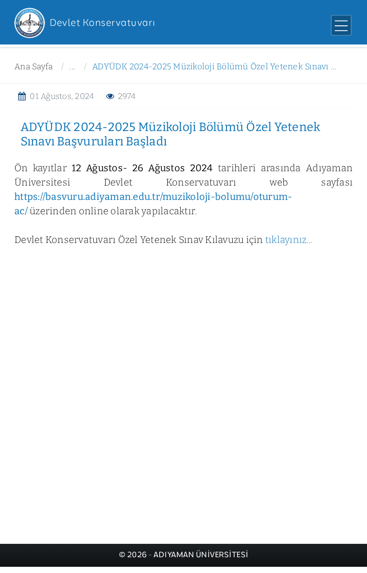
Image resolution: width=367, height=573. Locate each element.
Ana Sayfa (33, 67)
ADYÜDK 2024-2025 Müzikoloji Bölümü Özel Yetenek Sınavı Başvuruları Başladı (215, 67)
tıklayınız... (288, 239)
